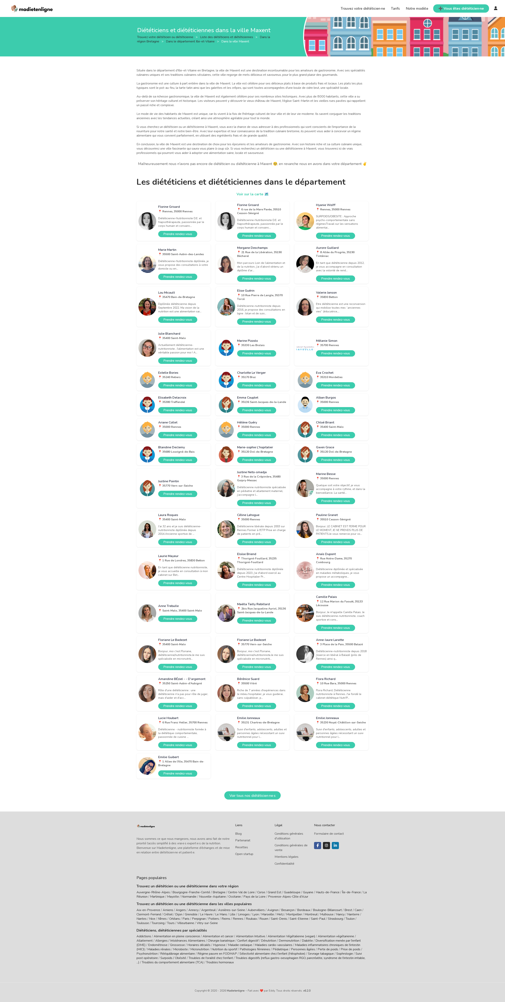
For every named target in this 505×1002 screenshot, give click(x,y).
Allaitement (145, 940)
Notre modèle (417, 8)
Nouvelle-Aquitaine (212, 896)
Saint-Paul (318, 919)
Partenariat (242, 840)
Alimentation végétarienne (336, 936)
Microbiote (181, 949)
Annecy (193, 910)
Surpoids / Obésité (173, 958)
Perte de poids (328, 949)
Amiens (168, 910)
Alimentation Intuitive (250, 936)
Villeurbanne (185, 923)
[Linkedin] (335, 845)
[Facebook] (317, 845)
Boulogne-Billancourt (327, 910)
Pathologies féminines (255, 949)
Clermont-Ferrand (149, 914)
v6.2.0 (306, 991)
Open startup (244, 854)
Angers (181, 910)
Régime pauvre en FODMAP (217, 953)
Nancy (340, 914)
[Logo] (32, 8)
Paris (185, 919)
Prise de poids (350, 949)
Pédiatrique (280, 949)
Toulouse (143, 923)
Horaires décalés (198, 945)
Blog (238, 834)
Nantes (142, 919)
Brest (348, 910)
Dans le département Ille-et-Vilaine (190, 41)
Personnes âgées (303, 949)
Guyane (308, 892)
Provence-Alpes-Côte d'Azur (288, 896)
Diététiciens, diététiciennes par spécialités (172, 930)
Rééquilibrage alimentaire (177, 953)
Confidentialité (284, 864)
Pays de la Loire (254, 896)
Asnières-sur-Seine (231, 910)
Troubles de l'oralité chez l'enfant (211, 958)
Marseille (267, 914)
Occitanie (234, 896)
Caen (358, 910)
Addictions (144, 936)
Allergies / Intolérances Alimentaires (180, 940)
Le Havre (206, 914)
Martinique (157, 896)
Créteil (168, 914)
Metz (280, 914)
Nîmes (162, 919)
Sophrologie (344, 953)
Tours (171, 923)
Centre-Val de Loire (241, 892)
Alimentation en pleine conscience (177, 936)
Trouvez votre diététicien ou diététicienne (165, 37)
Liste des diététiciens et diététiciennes (227, 37)
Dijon (178, 914)
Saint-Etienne (299, 919)
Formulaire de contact (329, 834)
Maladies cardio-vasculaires (273, 945)
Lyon (255, 914)
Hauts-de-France (327, 892)
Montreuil (311, 914)
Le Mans (221, 914)
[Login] (496, 8)
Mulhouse (327, 914)
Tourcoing (158, 923)
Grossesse (177, 945)
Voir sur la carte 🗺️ (253, 194)
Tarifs (395, 8)
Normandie (188, 896)
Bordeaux (303, 910)
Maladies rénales (159, 949)
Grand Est (274, 892)
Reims (226, 919)
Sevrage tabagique (321, 953)
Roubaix (251, 919)
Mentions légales (286, 857)
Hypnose (219, 945)
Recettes (241, 847)
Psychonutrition (147, 953)
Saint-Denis (279, 919)
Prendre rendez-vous (177, 234)
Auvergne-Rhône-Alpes (153, 892)
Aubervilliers (256, 910)
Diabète (307, 940)
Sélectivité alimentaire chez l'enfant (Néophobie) (272, 953)
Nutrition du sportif (224, 949)
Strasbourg (335, 919)
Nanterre (353, 914)
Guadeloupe (292, 892)
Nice (152, 919)
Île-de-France (351, 892)
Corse (261, 892)
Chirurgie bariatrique (221, 940)
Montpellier (294, 914)
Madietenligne (236, 991)
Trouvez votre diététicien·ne (363, 8)
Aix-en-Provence (148, 910)
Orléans (174, 919)
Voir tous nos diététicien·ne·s (252, 795)
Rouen (263, 919)
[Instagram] (326, 845)
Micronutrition (199, 949)
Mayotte (173, 896)
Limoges (244, 914)
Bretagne (219, 892)
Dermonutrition (289, 940)
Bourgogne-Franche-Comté (191, 892)
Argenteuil (208, 910)
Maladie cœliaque (240, 945)
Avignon (273, 910)
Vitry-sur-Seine (207, 923)
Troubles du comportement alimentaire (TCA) (173, 962)
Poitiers (213, 919)
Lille (232, 914)
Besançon (288, 910)
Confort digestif (247, 940)
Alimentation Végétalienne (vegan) (291, 936)
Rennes (238, 919)
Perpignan (199, 919)
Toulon (350, 919)
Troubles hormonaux (220, 962)
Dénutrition (268, 940)
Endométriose (157, 945)
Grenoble (191, 914)
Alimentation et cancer (218, 936)
